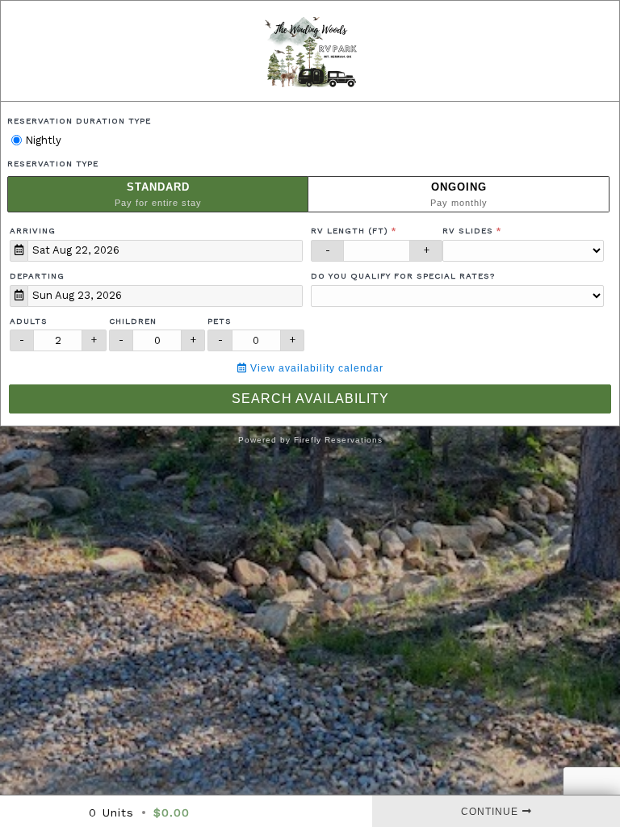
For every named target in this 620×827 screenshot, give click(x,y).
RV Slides (467, 230)
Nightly (41, 140)
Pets (219, 321)
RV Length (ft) (349, 230)
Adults (29, 321)
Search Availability (310, 398)
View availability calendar (315, 368)
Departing (37, 275)
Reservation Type (52, 163)
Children (133, 321)
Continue (489, 811)
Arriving (33, 230)
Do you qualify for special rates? (403, 275)
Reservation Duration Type (79, 120)
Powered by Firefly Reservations (310, 439)
